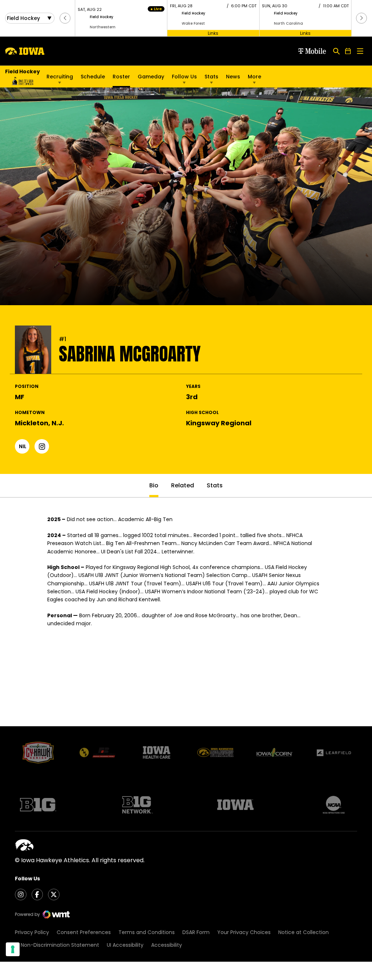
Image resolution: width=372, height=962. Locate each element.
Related (182, 485)
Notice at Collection (303, 932)
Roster (121, 76)
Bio (153, 485)
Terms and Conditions (146, 932)
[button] (65, 18)
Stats (211, 76)
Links (213, 33)
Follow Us (184, 76)
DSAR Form (196, 932)
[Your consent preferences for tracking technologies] (13, 949)
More (254, 76)
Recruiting (59, 76)
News (233, 76)
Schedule (93, 76)
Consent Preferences (84, 932)
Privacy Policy (32, 932)
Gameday (151, 76)
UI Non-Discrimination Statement (57, 945)
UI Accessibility (125, 945)
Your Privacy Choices (244, 932)
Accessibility (166, 945)
